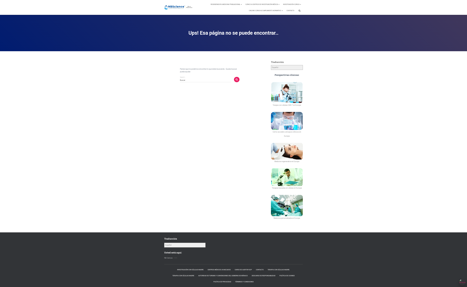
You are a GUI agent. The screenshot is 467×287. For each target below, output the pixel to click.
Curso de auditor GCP (243, 270)
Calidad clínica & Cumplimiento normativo (265, 10)
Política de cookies (287, 276)
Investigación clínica (291, 4)
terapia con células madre (183, 276)
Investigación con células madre (190, 270)
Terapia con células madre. (279, 270)
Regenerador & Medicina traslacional (226, 4)
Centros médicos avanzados (219, 270)
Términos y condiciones (244, 282)
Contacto (290, 10)
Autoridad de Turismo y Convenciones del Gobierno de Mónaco (223, 276)
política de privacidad (222, 282)
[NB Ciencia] (178, 7)
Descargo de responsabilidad (263, 276)
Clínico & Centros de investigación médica (261, 4)
